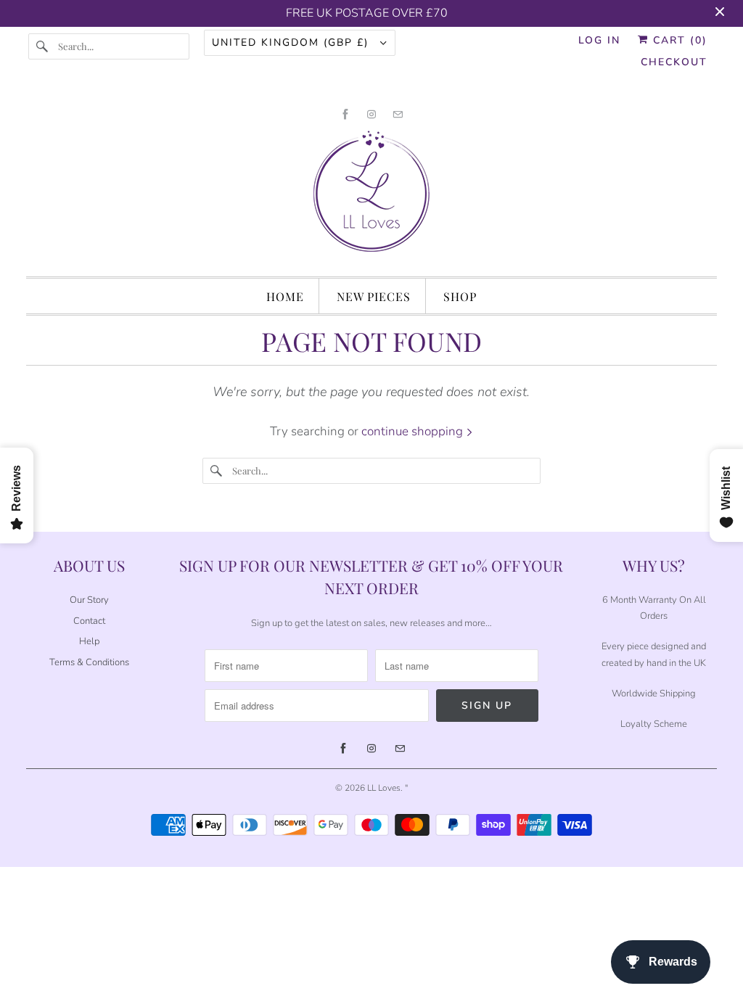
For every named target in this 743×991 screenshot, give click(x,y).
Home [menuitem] (285, 296)
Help (89, 641)
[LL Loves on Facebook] (345, 114)
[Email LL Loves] (397, 114)
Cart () (678, 40)
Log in (599, 40)
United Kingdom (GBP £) (292, 42)
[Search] (42, 46)
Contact (89, 621)
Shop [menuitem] (460, 296)
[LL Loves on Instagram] (371, 114)
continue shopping (413, 431)
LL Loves (384, 788)
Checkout (674, 62)
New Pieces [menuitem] (374, 296)
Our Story (89, 599)
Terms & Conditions (89, 662)
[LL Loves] (372, 196)
